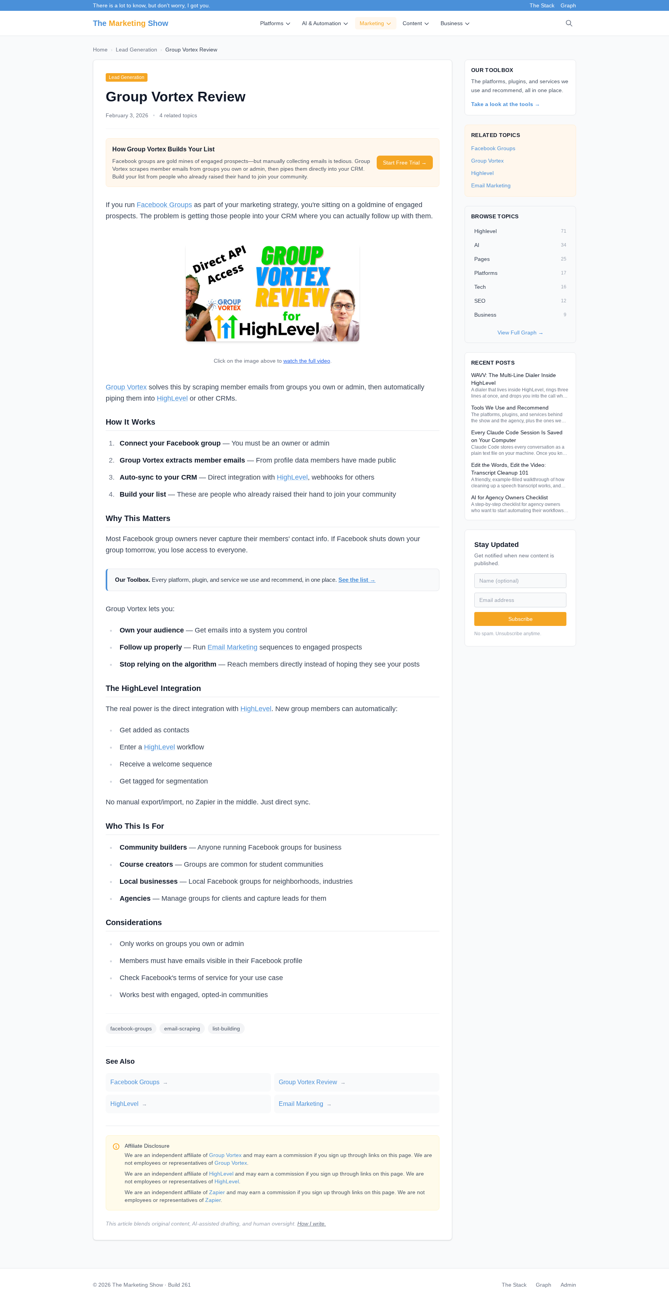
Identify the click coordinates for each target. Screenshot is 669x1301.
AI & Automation (321, 23)
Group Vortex (126, 387)
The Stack (542, 5)
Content (412, 23)
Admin (568, 1285)
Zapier (217, 1192)
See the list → (357, 579)
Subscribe (520, 619)
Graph (568, 5)
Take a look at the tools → (505, 104)
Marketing (372, 23)
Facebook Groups (164, 205)
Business (452, 23)
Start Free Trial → (405, 162)
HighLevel (172, 398)
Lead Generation (136, 49)
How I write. (311, 1223)
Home (100, 49)
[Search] (569, 23)
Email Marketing (232, 647)
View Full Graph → (520, 332)
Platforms (271, 23)
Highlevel (482, 173)
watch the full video (306, 361)
